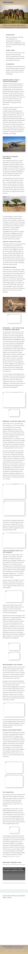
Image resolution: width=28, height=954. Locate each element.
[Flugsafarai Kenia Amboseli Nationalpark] (14, 151)
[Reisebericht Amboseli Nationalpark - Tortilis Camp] (14, 392)
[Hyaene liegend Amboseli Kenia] (14, 311)
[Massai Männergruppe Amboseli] (14, 775)
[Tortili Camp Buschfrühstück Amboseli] (14, 703)
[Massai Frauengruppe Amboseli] (14, 761)
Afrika (22, 27)
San (8, 754)
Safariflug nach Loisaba (14, 856)
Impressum (14, 950)
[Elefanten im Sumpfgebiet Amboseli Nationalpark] (14, 484)
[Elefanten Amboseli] (14, 652)
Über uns (21, 950)
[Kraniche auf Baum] (14, 643)
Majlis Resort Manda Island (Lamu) (13, 917)
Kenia (25, 27)
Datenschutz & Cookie (6, 950)
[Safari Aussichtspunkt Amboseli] (14, 590)
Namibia (21, 753)
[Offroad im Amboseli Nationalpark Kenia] (14, 211)
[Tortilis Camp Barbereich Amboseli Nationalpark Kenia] (14, 533)
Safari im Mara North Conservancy (13, 931)
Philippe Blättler (9, 27)
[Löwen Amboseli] (14, 826)
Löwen (19, 808)
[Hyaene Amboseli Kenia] (14, 314)
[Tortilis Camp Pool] (14, 409)
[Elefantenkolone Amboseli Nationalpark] (14, 501)
